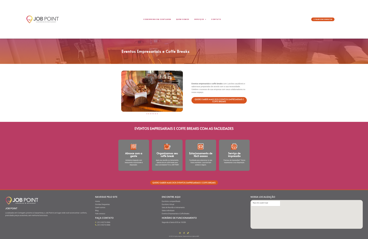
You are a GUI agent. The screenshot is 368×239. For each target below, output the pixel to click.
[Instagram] (180, 233)
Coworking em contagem (157, 19)
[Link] (188, 233)
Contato (216, 19)
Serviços (199, 19)
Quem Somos (182, 19)
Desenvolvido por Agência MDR (191, 236)
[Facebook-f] (184, 233)
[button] (123, 91)
